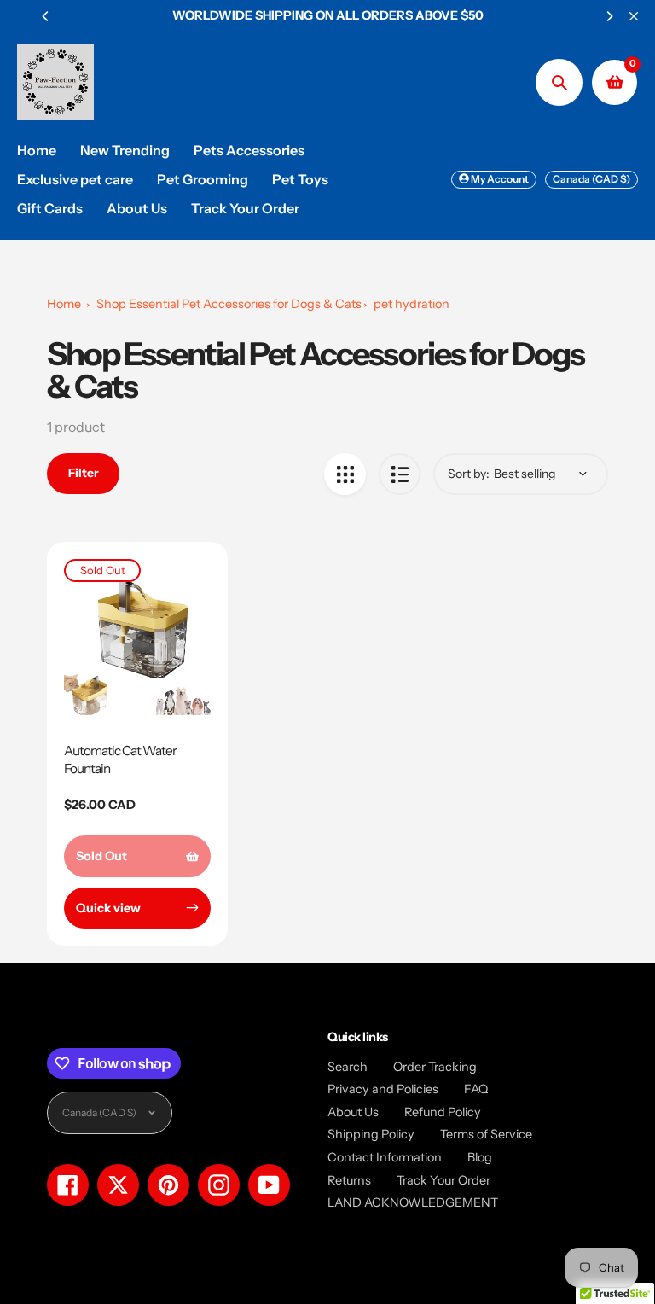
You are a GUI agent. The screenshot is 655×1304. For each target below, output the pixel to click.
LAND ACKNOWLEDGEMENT (413, 1202)
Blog (479, 1157)
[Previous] (46, 16)
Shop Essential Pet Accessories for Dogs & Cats (229, 303)
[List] (399, 474)
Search (348, 1066)
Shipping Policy (371, 1134)
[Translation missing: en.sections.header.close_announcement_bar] (633, 16)
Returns (349, 1180)
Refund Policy (442, 1112)
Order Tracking (435, 1066)
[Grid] (345, 474)
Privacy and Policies (383, 1089)
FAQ (476, 1089)
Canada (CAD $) (591, 178)
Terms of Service (486, 1134)
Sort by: (469, 473)
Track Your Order (443, 1180)
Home (64, 303)
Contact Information (385, 1157)
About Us (353, 1112)
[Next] (608, 16)
